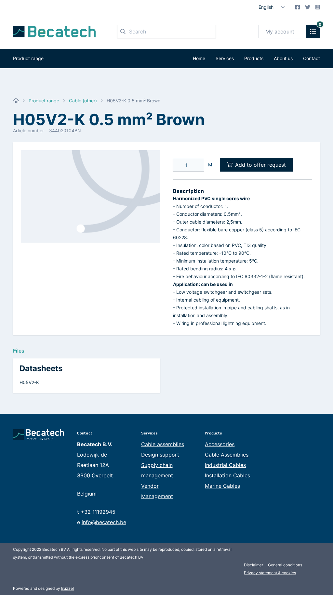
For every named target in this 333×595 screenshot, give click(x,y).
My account (279, 31)
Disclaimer (253, 565)
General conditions (285, 565)
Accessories (219, 444)
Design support (160, 454)
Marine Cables (222, 486)
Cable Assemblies (226, 454)
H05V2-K (29, 382)
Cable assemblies (162, 444)
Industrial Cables (225, 465)
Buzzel (67, 588)
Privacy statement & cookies (270, 572)
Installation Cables (227, 475)
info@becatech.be (104, 522)
